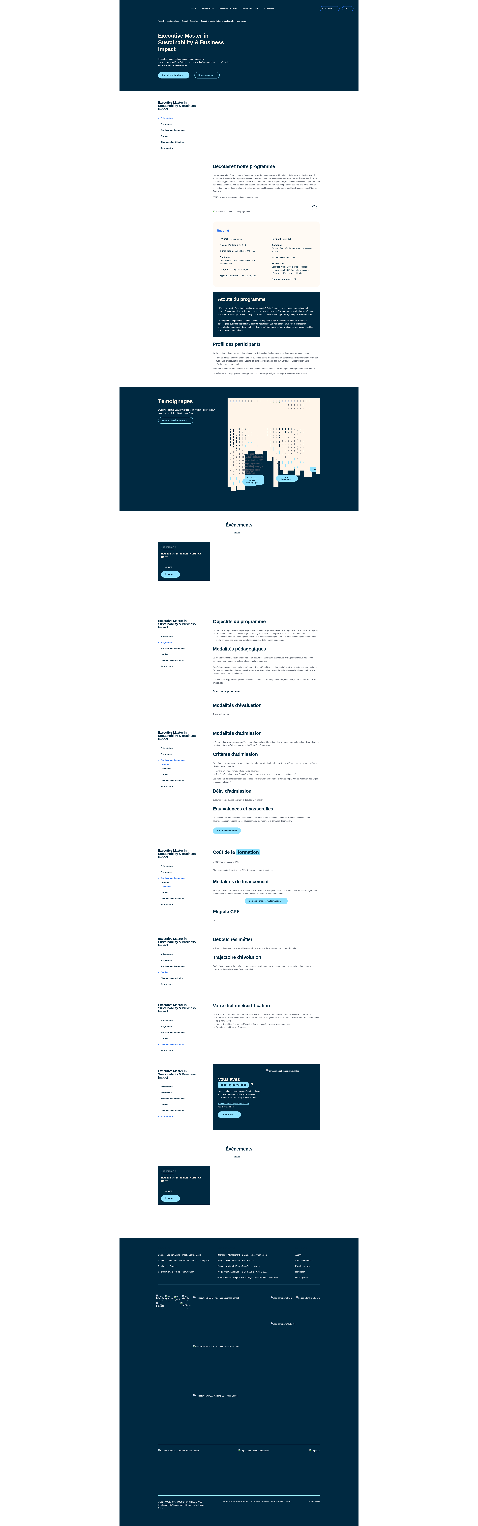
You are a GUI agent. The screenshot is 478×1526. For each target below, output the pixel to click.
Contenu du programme (227, 691)
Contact (173, 1266)
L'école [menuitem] (193, 9)
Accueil (161, 21)
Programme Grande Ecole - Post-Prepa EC (236, 1260)
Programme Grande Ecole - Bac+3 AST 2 (235, 1272)
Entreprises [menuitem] (269, 9)
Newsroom (300, 1272)
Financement (166, 769)
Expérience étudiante (167, 1260)
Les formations (173, 21)
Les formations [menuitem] (207, 9)
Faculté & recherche (188, 1260)
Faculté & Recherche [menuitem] (250, 9)
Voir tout (237, 533)
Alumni (298, 1255)
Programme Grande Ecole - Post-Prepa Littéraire (238, 1266)
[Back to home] (134, 8)
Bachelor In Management (228, 1255)
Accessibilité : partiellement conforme (235, 1501)
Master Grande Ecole (191, 1255)
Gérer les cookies (314, 1501)
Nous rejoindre (301, 1277)
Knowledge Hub (302, 1266)
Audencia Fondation (304, 1260)
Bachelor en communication (254, 1255)
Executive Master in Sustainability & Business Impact (223, 21)
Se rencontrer (167, 148)
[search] (330, 8)
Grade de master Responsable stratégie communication (242, 1277)
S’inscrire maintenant (227, 831)
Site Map (288, 1501)
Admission (165, 764)
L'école (161, 1255)
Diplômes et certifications (172, 142)
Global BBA (261, 1272)
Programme (166, 124)
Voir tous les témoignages (174, 420)
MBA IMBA (274, 1277)
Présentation (167, 118)
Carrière (164, 136)
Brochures (162, 1266)
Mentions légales (277, 1501)
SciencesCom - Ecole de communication (176, 1272)
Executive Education (190, 21)
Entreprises (205, 1260)
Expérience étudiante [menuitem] (228, 9)
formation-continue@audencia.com (233, 1104)
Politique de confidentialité (260, 1501)
